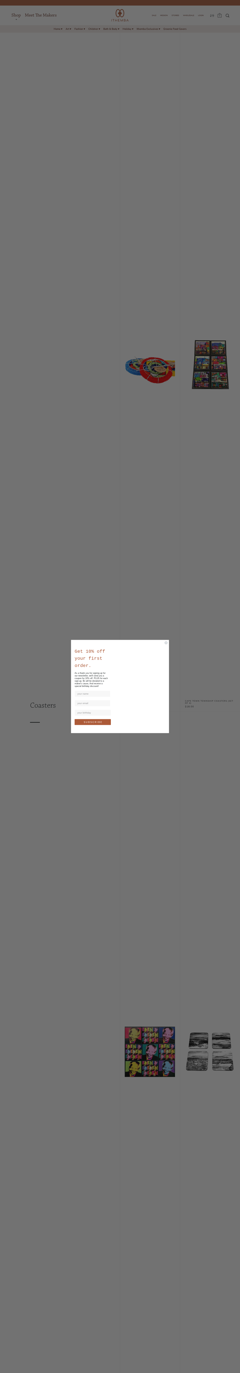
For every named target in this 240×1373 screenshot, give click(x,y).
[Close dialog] (166, 642)
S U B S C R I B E (93, 722)
